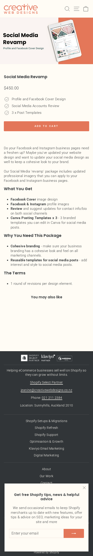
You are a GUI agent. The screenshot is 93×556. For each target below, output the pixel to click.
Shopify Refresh (46, 428)
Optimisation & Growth (46, 441)
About (46, 469)
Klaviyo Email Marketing (46, 448)
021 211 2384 (52, 397)
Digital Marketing (46, 455)
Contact (47, 483)
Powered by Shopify (46, 552)
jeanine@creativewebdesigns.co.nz (46, 390)
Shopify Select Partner (46, 382)
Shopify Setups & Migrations (46, 421)
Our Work (46, 476)
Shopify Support (46, 435)
